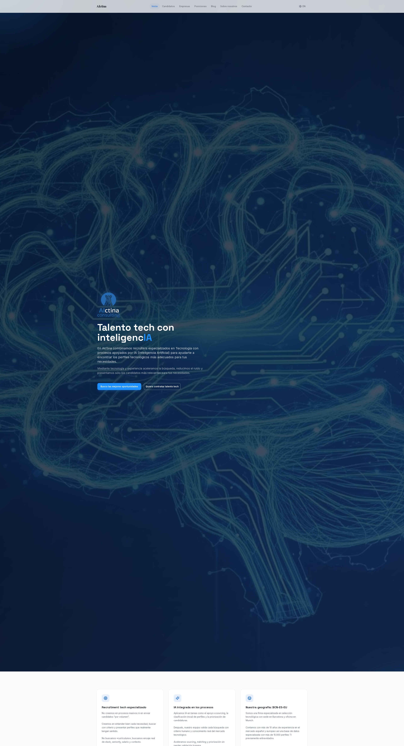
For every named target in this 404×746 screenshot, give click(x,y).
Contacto (247, 6)
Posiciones (200, 6)
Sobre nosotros (228, 6)
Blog (213, 6)
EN (304, 6)
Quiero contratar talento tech (162, 386)
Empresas (184, 6)
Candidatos (168, 6)
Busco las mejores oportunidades (119, 386)
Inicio (155, 6)
